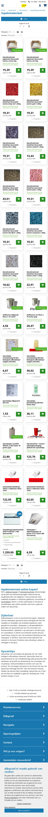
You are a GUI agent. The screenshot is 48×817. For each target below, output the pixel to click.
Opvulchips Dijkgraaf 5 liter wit (11, 402)
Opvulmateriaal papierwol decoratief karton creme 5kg (11, 59)
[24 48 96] (11, 32)
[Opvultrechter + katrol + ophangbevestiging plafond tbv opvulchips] (36, 433)
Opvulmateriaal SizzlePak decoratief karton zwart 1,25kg (34, 274)
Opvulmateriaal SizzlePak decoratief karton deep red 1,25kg (12, 102)
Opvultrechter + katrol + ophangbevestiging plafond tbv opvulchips (36, 446)
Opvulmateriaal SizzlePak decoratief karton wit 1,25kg (10, 274)
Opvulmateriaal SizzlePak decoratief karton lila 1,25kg (10, 145)
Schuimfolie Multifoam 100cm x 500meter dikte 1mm (12, 489)
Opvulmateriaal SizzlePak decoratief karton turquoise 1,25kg (36, 231)
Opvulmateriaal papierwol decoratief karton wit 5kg (35, 59)
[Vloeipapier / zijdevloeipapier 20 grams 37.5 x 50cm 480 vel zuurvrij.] (36, 519)
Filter (26, 19)
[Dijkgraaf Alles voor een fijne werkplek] (24, 7)
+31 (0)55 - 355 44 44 (38, 2)
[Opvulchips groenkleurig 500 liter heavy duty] (36, 390)
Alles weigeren (9, 807)
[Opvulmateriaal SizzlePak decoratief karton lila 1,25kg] (12, 132)
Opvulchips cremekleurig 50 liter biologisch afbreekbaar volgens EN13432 (11, 359)
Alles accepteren (24, 810)
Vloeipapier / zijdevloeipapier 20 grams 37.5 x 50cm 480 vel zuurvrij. (35, 532)
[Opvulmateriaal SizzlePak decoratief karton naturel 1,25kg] (36, 132)
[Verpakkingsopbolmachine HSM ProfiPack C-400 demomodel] (12, 519)
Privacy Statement (11, 798)
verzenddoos (6, 602)
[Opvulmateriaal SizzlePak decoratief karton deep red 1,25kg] (12, 89)
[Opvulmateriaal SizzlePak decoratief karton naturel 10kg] (12, 175)
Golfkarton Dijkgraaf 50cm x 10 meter (10, 316)
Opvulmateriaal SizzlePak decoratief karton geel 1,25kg (34, 102)
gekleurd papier (12, 592)
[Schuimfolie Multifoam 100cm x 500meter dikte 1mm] (12, 476)
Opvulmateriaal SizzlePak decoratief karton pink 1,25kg (34, 188)
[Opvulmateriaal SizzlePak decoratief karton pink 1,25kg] (36, 175)
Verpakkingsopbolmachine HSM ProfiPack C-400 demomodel (13, 532)
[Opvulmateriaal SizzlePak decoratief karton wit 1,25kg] (12, 261)
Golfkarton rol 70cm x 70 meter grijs (35, 316)
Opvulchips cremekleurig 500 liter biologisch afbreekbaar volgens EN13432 (35, 359)
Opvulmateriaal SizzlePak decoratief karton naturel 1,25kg (35, 145)
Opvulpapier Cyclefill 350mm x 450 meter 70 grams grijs (11, 446)
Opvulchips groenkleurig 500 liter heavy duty (35, 403)
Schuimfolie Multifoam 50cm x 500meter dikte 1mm (35, 489)
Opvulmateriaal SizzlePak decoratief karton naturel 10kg (10, 188)
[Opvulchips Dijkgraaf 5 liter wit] (12, 390)
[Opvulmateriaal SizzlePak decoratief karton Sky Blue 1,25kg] (12, 218)
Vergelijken (13, 76)
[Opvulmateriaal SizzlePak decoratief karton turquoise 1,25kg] (36, 218)
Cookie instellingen (24, 804)
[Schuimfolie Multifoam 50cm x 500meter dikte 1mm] (36, 476)
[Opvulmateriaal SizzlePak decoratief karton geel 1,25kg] (36, 89)
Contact (23, 2)
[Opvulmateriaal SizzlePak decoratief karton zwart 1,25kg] (36, 261)
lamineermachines (27, 592)
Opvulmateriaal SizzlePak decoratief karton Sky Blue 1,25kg (11, 231)
